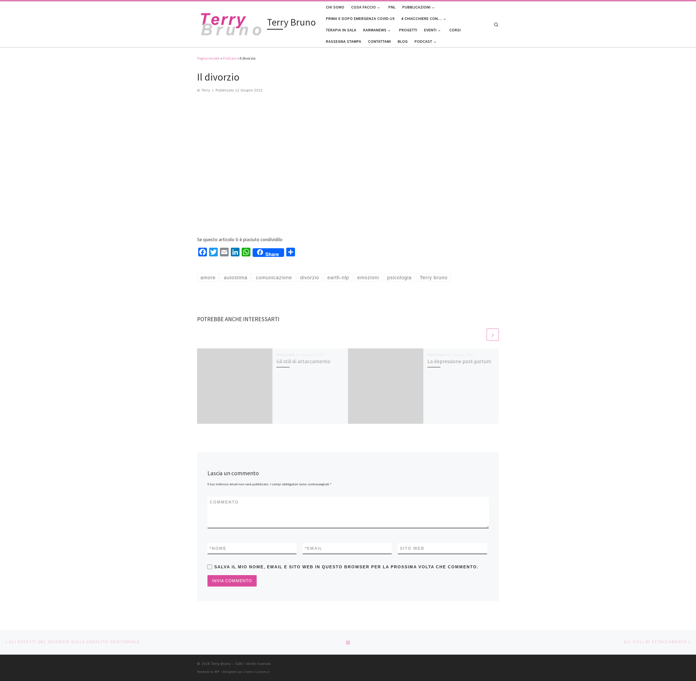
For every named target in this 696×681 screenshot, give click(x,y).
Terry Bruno (221, 663)
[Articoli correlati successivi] (493, 335)
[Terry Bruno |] (231, 23)
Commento (224, 502)
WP (217, 672)
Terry (205, 90)
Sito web (412, 548)
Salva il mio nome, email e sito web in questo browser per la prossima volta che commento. (346, 567)
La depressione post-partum (459, 361)
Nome (218, 548)
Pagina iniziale (208, 58)
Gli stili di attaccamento (303, 361)
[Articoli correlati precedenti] (480, 335)
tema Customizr (258, 672)
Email (313, 548)
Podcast (230, 58)
